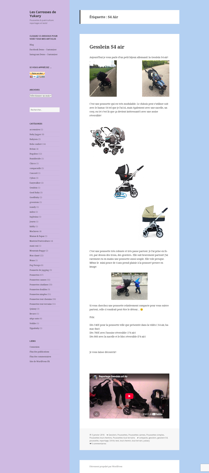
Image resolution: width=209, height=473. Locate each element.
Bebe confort (36, 144)
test (117, 440)
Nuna (32, 260)
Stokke (33, 323)
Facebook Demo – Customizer (43, 49)
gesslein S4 (162, 437)
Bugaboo (34, 153)
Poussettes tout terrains (41, 304)
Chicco (33, 163)
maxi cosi (34, 245)
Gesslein (33, 187)
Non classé (34, 255)
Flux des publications (39, 351)
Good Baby (35, 192)
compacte (143, 437)
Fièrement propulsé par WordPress (106, 466)
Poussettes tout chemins (41, 299)
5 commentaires (99, 443)
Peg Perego (35, 265)
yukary (146, 440)
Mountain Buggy (37, 250)
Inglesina (34, 216)
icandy (33, 207)
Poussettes (34, 275)
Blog (32, 44)
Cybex (32, 178)
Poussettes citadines (39, 284)
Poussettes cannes (38, 279)
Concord (33, 173)
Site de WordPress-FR (40, 361)
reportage (104, 440)
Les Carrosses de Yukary (43, 14)
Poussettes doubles (38, 289)
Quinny (33, 308)
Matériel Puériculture (40, 241)
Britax (32, 149)
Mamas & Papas (37, 236)
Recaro (33, 313)
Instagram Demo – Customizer (44, 54)
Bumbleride (35, 158)
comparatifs (35, 168)
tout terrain (137, 440)
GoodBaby (34, 197)
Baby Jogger (35, 134)
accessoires (35, 129)
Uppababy (34, 328)
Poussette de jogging (39, 270)
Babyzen (34, 139)
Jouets (32, 221)
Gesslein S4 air (107, 46)
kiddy (32, 226)
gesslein (152, 437)
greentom (34, 202)
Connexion (34, 347)
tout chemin (125, 440)
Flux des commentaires (40, 356)
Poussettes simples (38, 294)
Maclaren (34, 231)
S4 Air (112, 440)
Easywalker (35, 182)
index (32, 212)
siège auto (34, 318)
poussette (94, 440)
